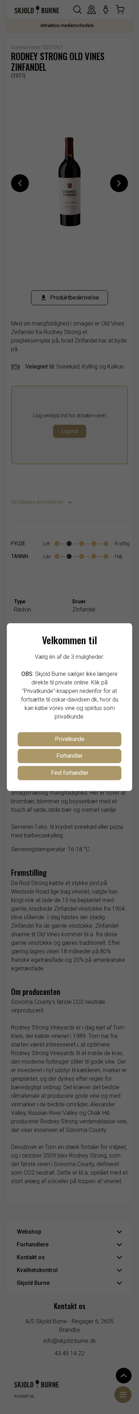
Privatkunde (69, 739)
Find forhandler (69, 772)
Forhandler (69, 756)
